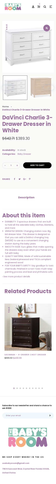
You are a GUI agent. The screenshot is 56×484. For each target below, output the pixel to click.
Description (26, 197)
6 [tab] (29, 388)
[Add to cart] (23, 357)
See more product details (16, 276)
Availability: (9, 150)
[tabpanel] (28, 333)
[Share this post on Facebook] (14, 179)
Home (5, 106)
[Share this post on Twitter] (20, 179)
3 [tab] (20, 388)
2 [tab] (17, 388)
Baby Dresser (24, 153)
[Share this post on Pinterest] (29, 179)
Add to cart (37, 165)
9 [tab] (39, 388)
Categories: (9, 153)
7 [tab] (32, 388)
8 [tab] (36, 388)
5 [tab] (26, 388)
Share (6, 179)
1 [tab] (14, 388)
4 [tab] (23, 388)
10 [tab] (42, 388)
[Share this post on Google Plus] (24, 179)
